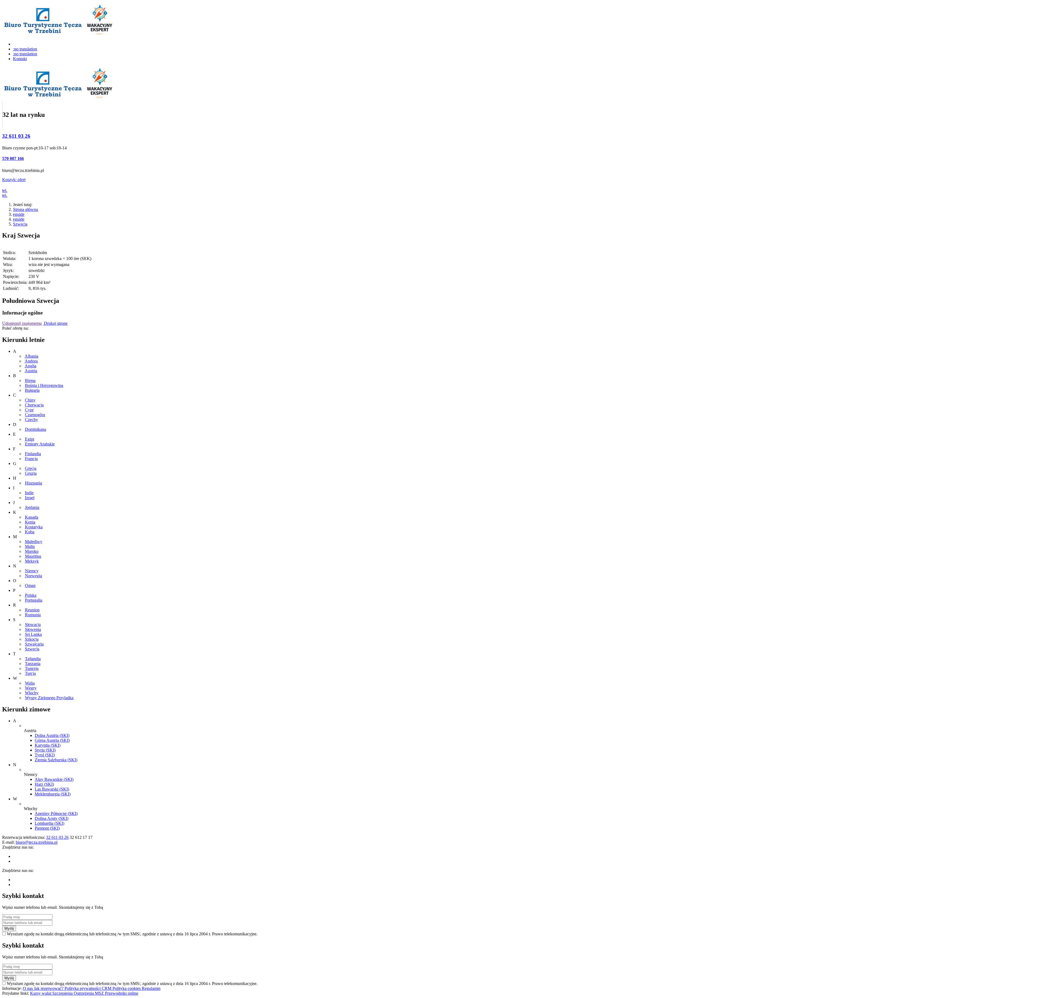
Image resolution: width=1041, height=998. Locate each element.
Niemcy (31, 571)
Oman (30, 585)
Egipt (29, 439)
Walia (30, 683)
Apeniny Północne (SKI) (56, 813)
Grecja (30, 468)
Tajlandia (33, 658)
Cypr (29, 409)
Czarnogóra (35, 414)
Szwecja (20, 224)
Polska (30, 595)
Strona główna (25, 209)
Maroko (31, 551)
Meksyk (32, 561)
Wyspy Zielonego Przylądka (49, 697)
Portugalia (33, 600)
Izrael (29, 497)
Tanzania (32, 663)
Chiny (30, 400)
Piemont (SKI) (47, 828)
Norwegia (33, 575)
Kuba (29, 532)
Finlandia (33, 453)
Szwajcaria (34, 644)
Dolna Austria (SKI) (52, 735)
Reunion (32, 610)
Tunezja (31, 668)
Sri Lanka (33, 634)
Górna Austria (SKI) (52, 740)
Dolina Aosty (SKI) (51, 818)
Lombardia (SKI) (49, 823)
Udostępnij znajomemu (22, 323)
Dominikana (35, 429)
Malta (30, 546)
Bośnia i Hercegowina (44, 385)
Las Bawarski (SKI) (52, 789)
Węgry (31, 688)
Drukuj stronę (55, 323)
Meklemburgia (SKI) (52, 794)
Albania (31, 356)
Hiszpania (33, 483)
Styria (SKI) (45, 750)
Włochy (31, 693)
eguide (18, 214)
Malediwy (33, 541)
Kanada (31, 517)
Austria (31, 370)
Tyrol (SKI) (45, 755)
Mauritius (33, 556)
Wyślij (9, 928)
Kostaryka (34, 527)
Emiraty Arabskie (40, 444)
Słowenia (33, 629)
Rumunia (33, 614)
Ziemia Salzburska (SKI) (56, 760)
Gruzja (31, 473)
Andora (31, 361)
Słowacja (33, 624)
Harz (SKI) (44, 784)
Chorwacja (34, 405)
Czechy (31, 419)
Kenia (30, 522)
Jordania (32, 507)
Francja (31, 458)
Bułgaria (32, 390)
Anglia (30, 366)
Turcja (30, 673)
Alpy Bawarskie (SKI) (54, 779)
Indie (29, 492)
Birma (30, 380)
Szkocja (31, 639)
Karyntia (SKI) (47, 745)
